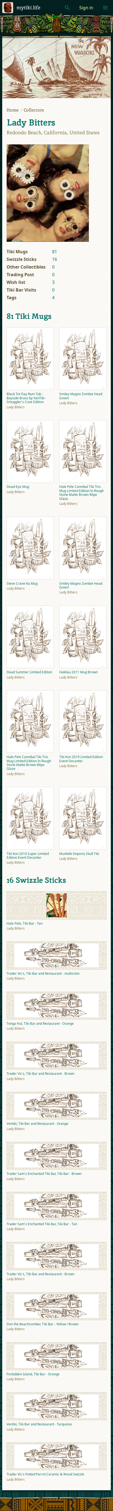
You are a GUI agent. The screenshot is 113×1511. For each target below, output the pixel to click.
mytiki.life (28, 7)
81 (54, 252)
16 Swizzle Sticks (36, 880)
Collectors (34, 110)
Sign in (86, 8)
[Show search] (67, 7)
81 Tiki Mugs (29, 316)
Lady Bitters (31, 122)
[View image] (48, 193)
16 (54, 259)
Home (13, 110)
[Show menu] (105, 7)
